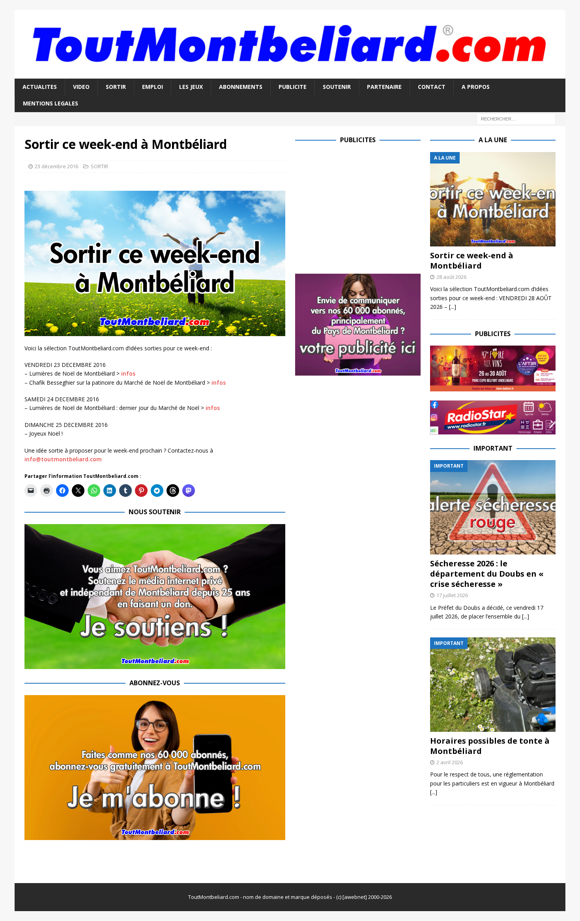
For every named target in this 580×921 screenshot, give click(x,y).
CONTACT (431, 86)
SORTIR (116, 86)
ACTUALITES (39, 86)
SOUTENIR (337, 86)
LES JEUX (191, 86)
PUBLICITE (293, 86)
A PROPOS (476, 86)
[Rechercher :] (516, 118)
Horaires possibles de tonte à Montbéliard (490, 745)
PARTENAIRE (384, 86)
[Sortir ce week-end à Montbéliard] (493, 199)
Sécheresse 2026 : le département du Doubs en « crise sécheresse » (487, 573)
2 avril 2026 (449, 762)
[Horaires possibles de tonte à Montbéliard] (493, 684)
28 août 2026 (451, 276)
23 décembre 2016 (56, 166)
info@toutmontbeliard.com (63, 459)
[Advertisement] (361, 207)
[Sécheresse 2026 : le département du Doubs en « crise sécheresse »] (493, 507)
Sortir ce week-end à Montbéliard (471, 260)
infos (128, 373)
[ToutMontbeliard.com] (290, 74)
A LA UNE (493, 139)
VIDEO (81, 86)
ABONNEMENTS (240, 86)
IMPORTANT (493, 448)
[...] (452, 306)
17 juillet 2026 (452, 595)
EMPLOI (152, 86)
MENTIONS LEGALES (50, 103)
